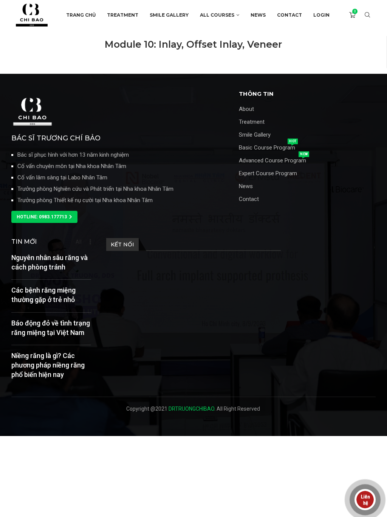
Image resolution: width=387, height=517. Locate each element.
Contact (249, 199)
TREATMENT (122, 15)
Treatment (252, 122)
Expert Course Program (268, 173)
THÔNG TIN (256, 94)
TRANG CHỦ (81, 15)
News (246, 186)
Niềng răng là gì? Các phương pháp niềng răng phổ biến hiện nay (48, 365)
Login (321, 15)
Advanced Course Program (272, 161)
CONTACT (289, 15)
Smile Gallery (255, 135)
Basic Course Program (267, 148)
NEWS (258, 15)
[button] (44, 217)
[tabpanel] (193, 52)
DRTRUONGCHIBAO (191, 409)
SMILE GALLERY (169, 15)
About (246, 109)
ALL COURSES (217, 15)
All (79, 242)
